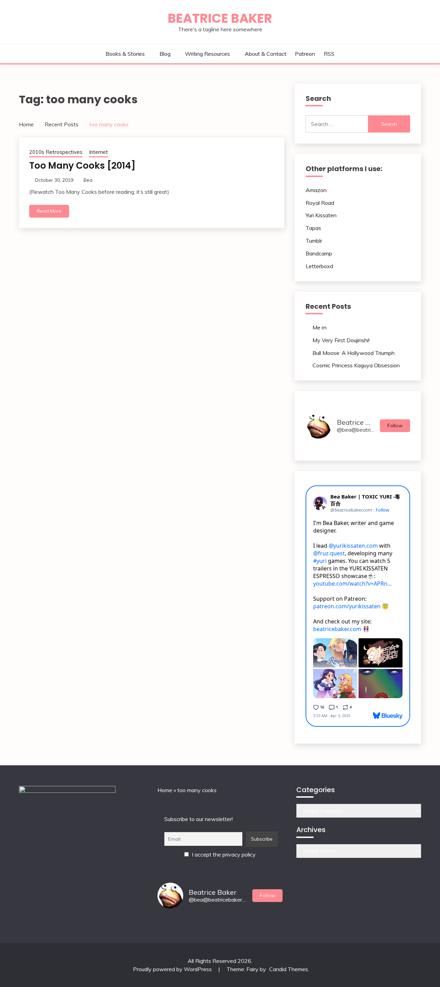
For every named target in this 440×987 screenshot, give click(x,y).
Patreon (305, 53)
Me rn (319, 327)
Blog (165, 53)
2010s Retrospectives (55, 152)
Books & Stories (125, 53)
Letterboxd (319, 266)
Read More (49, 211)
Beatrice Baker (220, 18)
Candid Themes (288, 969)
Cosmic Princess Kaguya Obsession (356, 365)
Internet (98, 152)
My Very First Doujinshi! (341, 340)
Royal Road (320, 202)
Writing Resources (207, 53)
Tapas (313, 227)
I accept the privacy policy (223, 854)
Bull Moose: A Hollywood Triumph (353, 352)
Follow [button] (395, 425)
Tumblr (314, 240)
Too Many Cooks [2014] (82, 165)
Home (164, 790)
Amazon (316, 190)
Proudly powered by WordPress (173, 969)
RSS (329, 53)
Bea (88, 180)
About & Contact (265, 53)
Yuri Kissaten (321, 215)
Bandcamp (319, 253)
